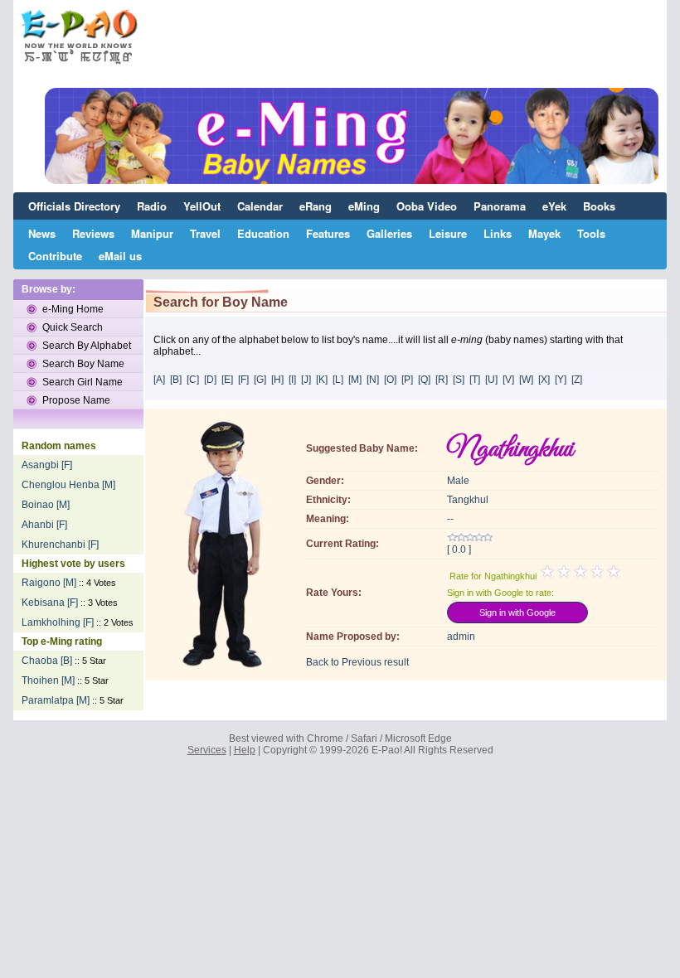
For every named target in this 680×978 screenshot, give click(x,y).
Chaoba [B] (47, 660)
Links (497, 233)
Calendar (260, 206)
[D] (210, 379)
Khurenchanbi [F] (60, 544)
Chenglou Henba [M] (68, 485)
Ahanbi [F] (44, 524)
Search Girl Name (82, 382)
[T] (474, 379)
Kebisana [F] (50, 602)
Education (263, 233)
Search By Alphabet (86, 345)
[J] (306, 379)
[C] (193, 379)
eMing (364, 206)
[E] (227, 379)
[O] (390, 379)
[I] (292, 379)
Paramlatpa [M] (56, 700)
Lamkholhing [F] (58, 622)
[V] (508, 379)
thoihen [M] (48, 680)
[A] (159, 379)
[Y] (560, 379)
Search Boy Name (83, 364)
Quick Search (72, 327)
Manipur (152, 233)
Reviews (93, 233)
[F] (243, 379)
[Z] (576, 379)
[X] (544, 379)
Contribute (55, 256)
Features (328, 233)
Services (206, 750)
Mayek (544, 233)
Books (599, 206)
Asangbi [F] (47, 465)
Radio (152, 206)
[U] (491, 379)
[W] (526, 379)
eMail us (120, 256)
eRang (315, 206)
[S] (458, 379)
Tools (591, 233)
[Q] (424, 379)
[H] (277, 379)
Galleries (389, 233)
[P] (407, 379)
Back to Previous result (357, 662)
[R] (441, 379)
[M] (355, 379)
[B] (176, 379)
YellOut (202, 206)
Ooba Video (426, 206)
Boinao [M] (46, 505)
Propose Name (76, 400)
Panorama (500, 206)
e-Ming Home (73, 309)
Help (244, 750)
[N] (373, 379)
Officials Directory (74, 206)
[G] (260, 379)
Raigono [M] (49, 582)
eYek (554, 206)
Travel (205, 233)
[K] (322, 379)
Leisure (448, 233)
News (42, 233)
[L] (338, 379)
